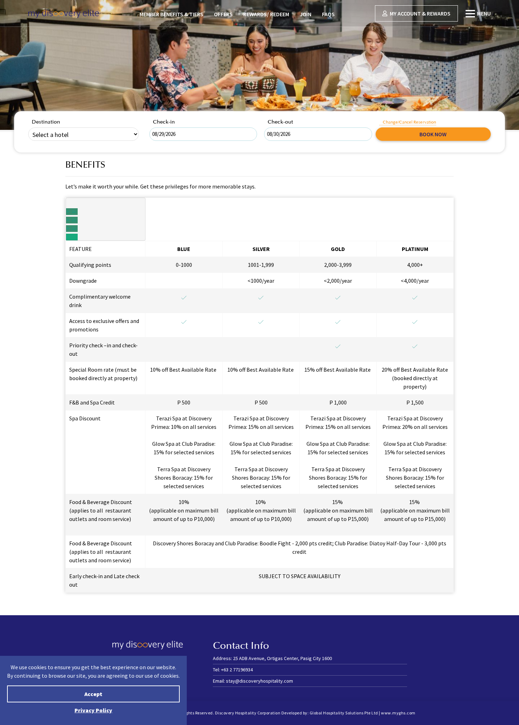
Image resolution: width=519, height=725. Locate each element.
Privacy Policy (93, 710)
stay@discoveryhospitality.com (259, 681)
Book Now (433, 134)
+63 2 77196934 (237, 669)
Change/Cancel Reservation (409, 122)
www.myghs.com (398, 712)
